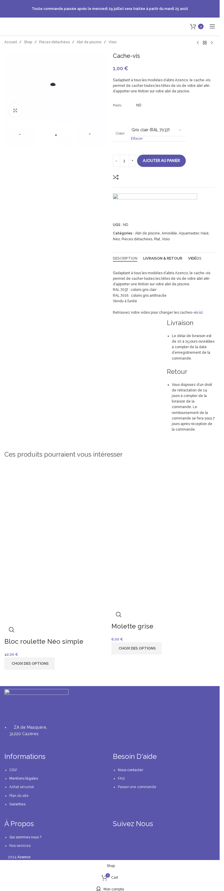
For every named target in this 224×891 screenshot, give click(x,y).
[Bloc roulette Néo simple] (56, 508)
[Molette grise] (163, 505)
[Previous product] (197, 42)
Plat (157, 239)
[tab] (125, 258)
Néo (116, 239)
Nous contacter (130, 770)
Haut (205, 233)
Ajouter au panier (161, 160)
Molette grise (132, 626)
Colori (120, 133)
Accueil (10, 42)
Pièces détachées (54, 42)
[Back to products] (204, 42)
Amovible (169, 233)
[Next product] (211, 42)
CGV (13, 770)
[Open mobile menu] (212, 26)
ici (201, 312)
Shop (28, 42)
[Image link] (36, 703)
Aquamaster (189, 233)
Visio (112, 42)
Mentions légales (23, 778)
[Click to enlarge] (15, 110)
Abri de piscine (89, 42)
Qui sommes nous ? (25, 837)
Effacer (137, 139)
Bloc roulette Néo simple (43, 641)
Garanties (17, 804)
